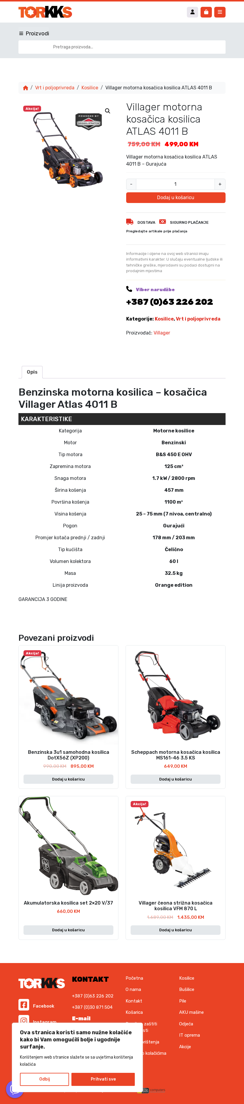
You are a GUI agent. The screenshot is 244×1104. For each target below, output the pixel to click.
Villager (162, 333)
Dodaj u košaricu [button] (68, 779)
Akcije (185, 1046)
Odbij (44, 1079)
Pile (182, 1001)
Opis (32, 372)
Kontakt (134, 1001)
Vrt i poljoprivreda (54, 88)
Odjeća (186, 1024)
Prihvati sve (103, 1079)
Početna (134, 978)
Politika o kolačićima (146, 1053)
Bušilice (186, 989)
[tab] (32, 372)
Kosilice (90, 88)
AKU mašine (191, 1012)
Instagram (44, 1022)
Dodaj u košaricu (175, 197)
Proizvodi (37, 33)
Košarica (134, 1012)
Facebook (43, 1006)
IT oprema (189, 1035)
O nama (133, 989)
